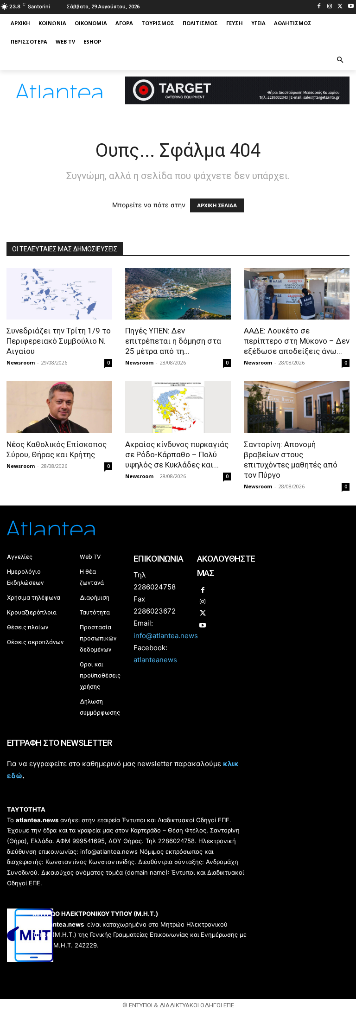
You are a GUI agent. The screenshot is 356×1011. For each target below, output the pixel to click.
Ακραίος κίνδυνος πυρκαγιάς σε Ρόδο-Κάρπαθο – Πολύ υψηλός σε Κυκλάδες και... (177, 454)
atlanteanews (155, 659)
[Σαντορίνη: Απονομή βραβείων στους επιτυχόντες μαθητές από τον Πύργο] (297, 407)
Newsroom (20, 362)
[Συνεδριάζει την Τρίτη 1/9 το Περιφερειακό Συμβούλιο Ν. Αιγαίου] (59, 294)
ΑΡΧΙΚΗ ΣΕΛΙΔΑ (217, 205)
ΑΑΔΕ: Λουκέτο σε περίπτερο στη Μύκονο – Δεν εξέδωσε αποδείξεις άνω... (297, 341)
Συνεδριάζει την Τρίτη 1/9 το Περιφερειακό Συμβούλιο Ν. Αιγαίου (58, 341)
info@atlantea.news (166, 635)
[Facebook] (319, 6)
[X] (340, 6)
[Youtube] (350, 6)
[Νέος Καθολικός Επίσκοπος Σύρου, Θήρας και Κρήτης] (59, 407)
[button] (340, 60)
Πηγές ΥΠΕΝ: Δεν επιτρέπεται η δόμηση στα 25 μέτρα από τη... (173, 341)
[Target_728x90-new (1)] (237, 102)
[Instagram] (329, 6)
